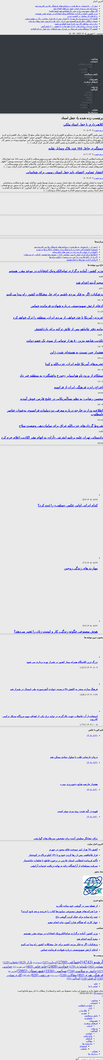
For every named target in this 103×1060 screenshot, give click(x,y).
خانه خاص (87, 94)
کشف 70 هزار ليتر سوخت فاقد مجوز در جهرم (73, 849)
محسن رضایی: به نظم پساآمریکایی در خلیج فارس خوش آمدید (61, 399)
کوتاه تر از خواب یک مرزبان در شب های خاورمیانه (75, 252)
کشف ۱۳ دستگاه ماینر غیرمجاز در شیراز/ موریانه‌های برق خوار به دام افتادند (64, 29)
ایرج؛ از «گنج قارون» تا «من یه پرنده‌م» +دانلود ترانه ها (73, 257)
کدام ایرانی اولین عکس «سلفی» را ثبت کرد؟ (68, 505)
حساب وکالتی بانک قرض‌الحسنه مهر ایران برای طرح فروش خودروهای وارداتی (63, 21)
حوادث (58, 966)
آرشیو (92, 962)
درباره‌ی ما (93, 112)
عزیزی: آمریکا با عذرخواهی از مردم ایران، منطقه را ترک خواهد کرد (58, 317)
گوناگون (94, 89)
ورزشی (94, 87)
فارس (12, 971)
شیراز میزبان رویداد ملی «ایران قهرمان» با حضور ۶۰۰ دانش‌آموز (69, 26)
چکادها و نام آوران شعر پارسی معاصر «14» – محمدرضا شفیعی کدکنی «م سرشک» (61, 254)
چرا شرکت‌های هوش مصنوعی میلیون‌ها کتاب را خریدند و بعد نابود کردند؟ (59, 911)
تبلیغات (84, 107)
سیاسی (94, 59)
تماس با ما (93, 986)
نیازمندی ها (87, 102)
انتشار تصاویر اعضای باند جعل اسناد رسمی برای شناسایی (64, 172)
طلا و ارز (83, 69)
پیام (26, 975)
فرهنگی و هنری (91, 82)
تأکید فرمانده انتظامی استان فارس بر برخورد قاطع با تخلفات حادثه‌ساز (60, 860)
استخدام (83, 104)
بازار (90, 66)
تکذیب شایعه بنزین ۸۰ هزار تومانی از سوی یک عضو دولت (64, 340)
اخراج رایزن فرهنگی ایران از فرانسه (78, 387)
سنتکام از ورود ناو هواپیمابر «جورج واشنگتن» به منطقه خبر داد (61, 375)
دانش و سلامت (91, 74)
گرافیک (89, 97)
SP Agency (98, 993)
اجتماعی (94, 61)
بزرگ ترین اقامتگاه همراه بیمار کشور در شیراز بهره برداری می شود (62, 662)
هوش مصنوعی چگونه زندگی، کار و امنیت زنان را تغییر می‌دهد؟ (56, 631)
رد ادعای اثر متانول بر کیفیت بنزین (82, 16)
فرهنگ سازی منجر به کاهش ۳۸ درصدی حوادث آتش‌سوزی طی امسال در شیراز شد (54, 689)
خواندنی (88, 92)
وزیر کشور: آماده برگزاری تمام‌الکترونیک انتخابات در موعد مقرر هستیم (66, 13)
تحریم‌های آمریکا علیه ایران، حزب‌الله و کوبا (74, 364)
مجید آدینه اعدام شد (89, 282)
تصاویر (95, 110)
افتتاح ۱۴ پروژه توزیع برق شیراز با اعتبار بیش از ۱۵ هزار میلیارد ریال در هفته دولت (61, 19)
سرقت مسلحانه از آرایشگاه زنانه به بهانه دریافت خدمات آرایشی (64, 865)
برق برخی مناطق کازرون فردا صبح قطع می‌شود (76, 24)
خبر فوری (19, 967)
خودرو (84, 71)
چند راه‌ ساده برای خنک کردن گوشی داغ (77, 916)
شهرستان (93, 79)
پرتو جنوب (98, 130)
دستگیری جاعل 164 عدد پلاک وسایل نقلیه (75, 148)
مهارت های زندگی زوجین (81, 568)
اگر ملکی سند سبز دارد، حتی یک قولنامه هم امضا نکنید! (73, 11)
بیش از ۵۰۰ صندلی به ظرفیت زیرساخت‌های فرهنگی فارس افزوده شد (66, 6)
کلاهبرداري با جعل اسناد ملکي (83, 124)
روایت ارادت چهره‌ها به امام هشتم (82, 260)
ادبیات (89, 84)
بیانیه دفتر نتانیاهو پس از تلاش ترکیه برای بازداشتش (68, 329)
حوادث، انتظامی (85, 64)
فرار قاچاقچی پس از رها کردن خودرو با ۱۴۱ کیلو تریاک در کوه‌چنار (63, 855)
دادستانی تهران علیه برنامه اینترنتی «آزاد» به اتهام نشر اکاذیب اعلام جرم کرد (52, 437)
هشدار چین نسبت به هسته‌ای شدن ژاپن (76, 352)
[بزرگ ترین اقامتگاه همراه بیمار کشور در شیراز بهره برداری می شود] (86, 657)
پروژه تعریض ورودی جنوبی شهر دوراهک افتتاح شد (75, 8)
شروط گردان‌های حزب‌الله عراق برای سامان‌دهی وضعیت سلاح (61, 426)
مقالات (89, 99)
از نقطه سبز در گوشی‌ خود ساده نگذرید (77, 905)
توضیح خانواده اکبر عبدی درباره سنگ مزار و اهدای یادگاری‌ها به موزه (67, 249)
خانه (96, 984)
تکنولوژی (88, 76)
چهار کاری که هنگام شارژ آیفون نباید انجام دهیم (73, 922)
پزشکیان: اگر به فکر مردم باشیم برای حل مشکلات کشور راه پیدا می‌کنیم (54, 294)
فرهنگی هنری (90, 975)
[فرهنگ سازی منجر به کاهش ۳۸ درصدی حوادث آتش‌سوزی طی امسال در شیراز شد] (86, 684)
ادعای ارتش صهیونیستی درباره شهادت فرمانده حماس (67, 306)
